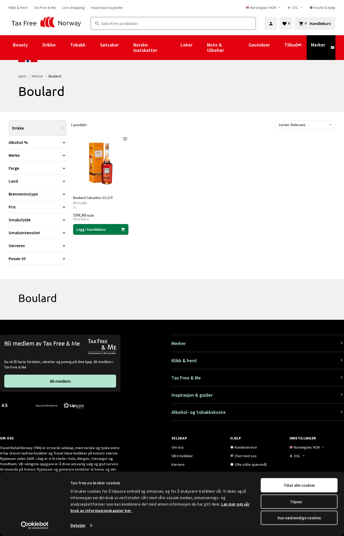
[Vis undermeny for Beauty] (35, 47)
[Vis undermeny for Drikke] (63, 47)
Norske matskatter (145, 47)
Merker (318, 45)
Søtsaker (109, 45)
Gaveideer (259, 45)
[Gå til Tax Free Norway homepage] (46, 23)
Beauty (20, 45)
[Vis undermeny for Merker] (332, 47)
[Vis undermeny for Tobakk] (93, 47)
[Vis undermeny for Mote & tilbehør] (241, 47)
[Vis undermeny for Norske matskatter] (173, 47)
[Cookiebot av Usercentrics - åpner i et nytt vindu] (34, 525)
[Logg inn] (270, 23)
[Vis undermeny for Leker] (200, 47)
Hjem (22, 76)
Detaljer (77, 525)
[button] (42, 405)
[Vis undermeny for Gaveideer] (277, 47)
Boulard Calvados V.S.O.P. (93, 197)
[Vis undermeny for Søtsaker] (126, 47)
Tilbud (291, 45)
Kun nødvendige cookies (299, 517)
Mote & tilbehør (215, 47)
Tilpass (296, 501)
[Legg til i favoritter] (125, 139)
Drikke (49, 45)
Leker (186, 45)
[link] (18, 7)
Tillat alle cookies (299, 485)
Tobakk (77, 45)
